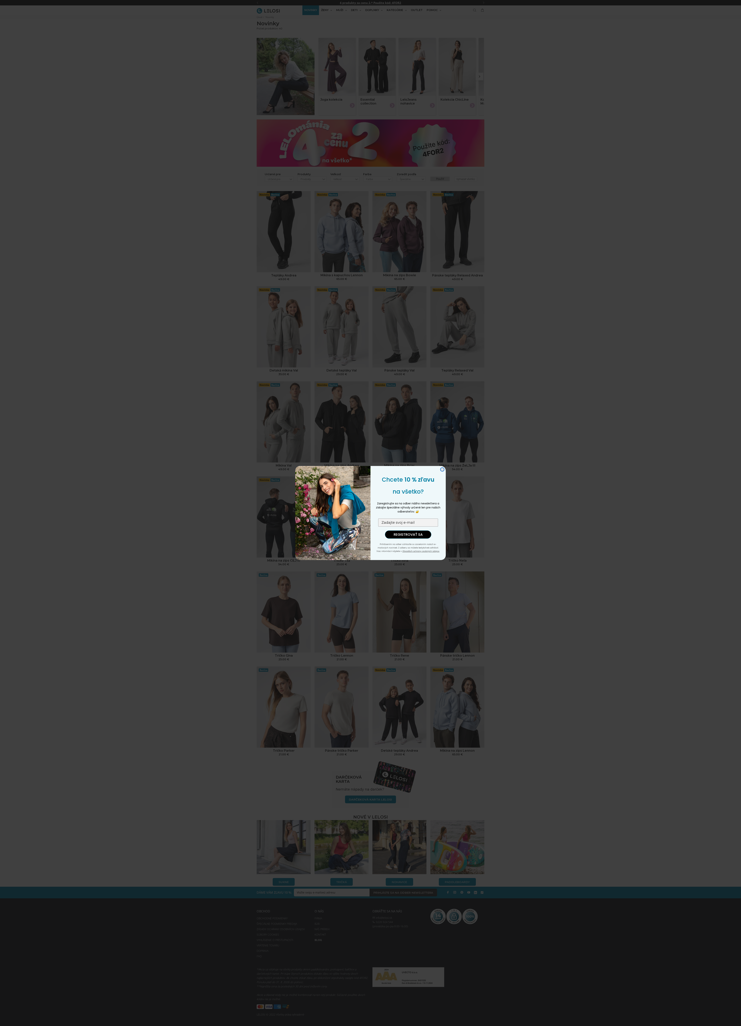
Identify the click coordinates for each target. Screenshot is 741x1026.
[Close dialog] (442, 469)
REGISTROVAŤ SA (408, 534)
